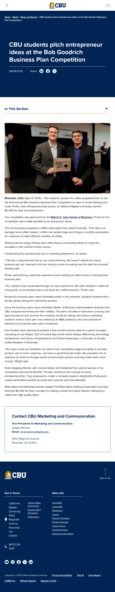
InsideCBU (57, 502)
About (15, 17)
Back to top (105, 478)
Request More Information (34, 511)
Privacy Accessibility (62, 575)
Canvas (55, 514)
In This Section (16, 109)
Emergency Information (63, 533)
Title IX (80, 575)
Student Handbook (61, 518)
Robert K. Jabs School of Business (72, 217)
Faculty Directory (60, 529)
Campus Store (58, 525)
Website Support (28, 580)
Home (7, 17)
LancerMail (57, 506)
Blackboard (57, 510)
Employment (33, 516)
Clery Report (94, 575)
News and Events (29, 17)
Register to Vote (48, 580)
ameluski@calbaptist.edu (34, 432)
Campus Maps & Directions (34, 504)
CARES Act (10, 580)
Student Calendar (60, 522)
